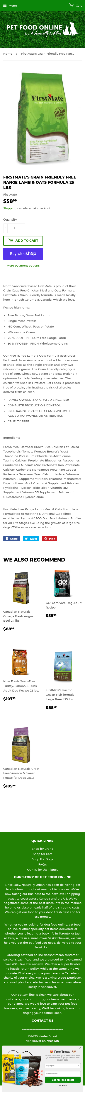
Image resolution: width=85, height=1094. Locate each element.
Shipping (10, 208)
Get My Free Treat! (63, 1080)
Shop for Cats (42, 854)
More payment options (23, 265)
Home (7, 53)
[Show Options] (79, 1065)
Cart (78, 5)
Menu (13, 5)
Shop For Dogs (42, 859)
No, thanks (63, 1085)
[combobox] (62, 1065)
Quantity (10, 220)
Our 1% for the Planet (42, 869)
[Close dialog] (80, 1047)
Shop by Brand (42, 848)
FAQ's (42, 864)
